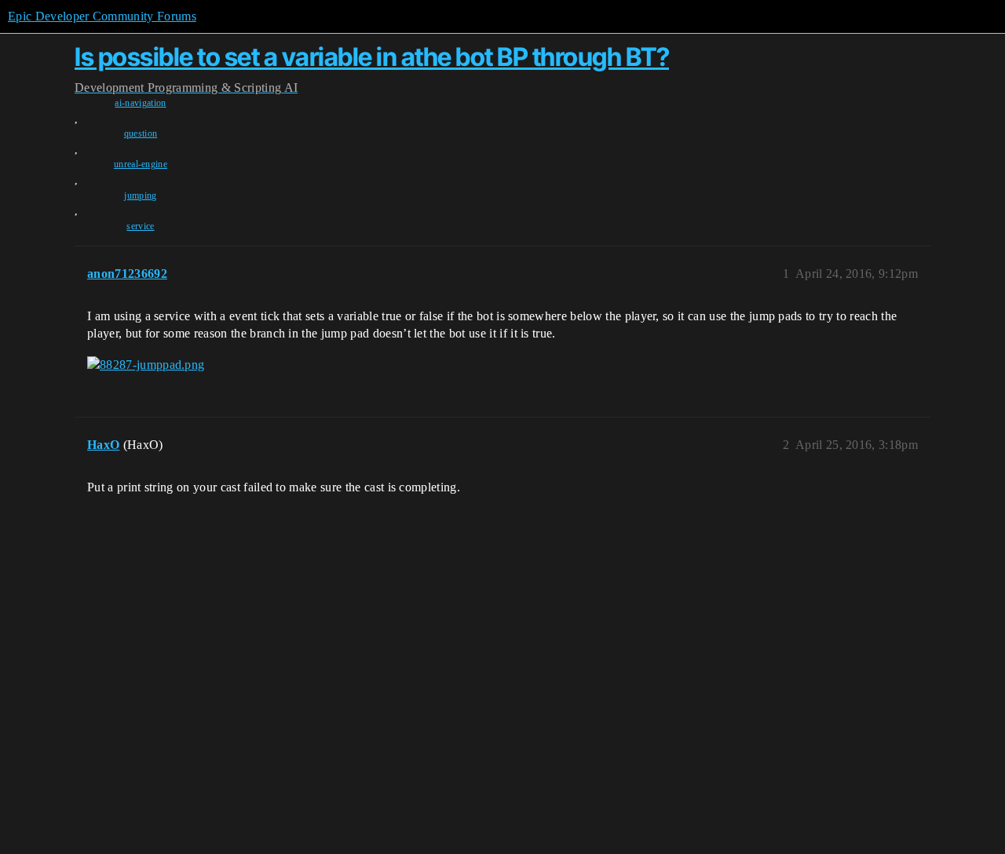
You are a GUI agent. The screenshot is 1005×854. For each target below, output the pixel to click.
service (140, 226)
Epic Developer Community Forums (102, 16)
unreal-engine (140, 164)
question (141, 133)
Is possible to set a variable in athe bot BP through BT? (372, 57)
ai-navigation (140, 102)
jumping (140, 195)
